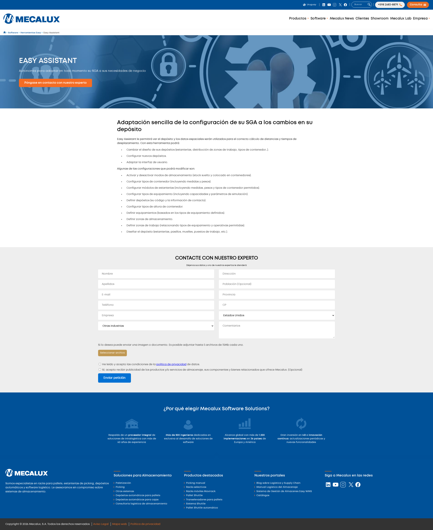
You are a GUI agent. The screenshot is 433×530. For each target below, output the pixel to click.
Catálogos (262, 495)
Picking (120, 487)
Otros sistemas (125, 491)
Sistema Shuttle (196, 504)
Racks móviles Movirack (200, 491)
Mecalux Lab (401, 18)
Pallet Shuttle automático (202, 508)
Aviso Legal (101, 524)
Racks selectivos (196, 487)
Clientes (362, 18)
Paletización (123, 483)
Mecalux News (342, 18)
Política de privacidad (145, 524)
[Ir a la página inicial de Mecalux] (4, 33)
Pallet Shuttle (194, 495)
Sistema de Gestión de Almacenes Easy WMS (284, 491)
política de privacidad (171, 364)
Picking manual (195, 483)
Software (318, 18)
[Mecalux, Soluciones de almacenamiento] (31, 24)
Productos (298, 18)
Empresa (420, 18)
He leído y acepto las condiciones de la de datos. (150, 364)
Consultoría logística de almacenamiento (141, 504)
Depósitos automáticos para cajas (137, 500)
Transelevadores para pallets (204, 500)
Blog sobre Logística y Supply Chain (278, 483)
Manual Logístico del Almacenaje (277, 487)
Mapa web (119, 524)
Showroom (380, 18)
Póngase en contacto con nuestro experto (55, 82)
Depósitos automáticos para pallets (138, 495)
